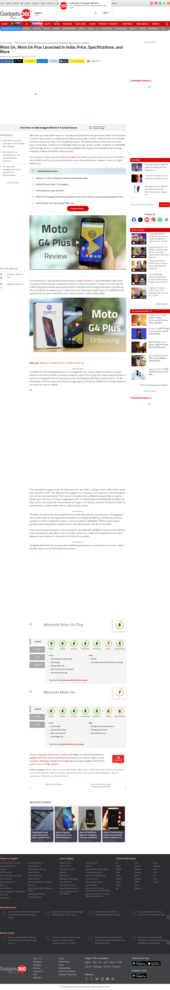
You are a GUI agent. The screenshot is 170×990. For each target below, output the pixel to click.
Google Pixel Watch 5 (94, 873)
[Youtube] (147, 219)
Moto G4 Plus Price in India (76, 773)
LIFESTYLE (51, 3)
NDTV (2, 3)
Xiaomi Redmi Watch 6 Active (97, 869)
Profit (16, 3)
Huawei (119, 879)
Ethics (61, 965)
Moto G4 (109, 770)
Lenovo (55, 770)
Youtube (97, 978)
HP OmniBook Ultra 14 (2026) (39, 882)
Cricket (35, 3)
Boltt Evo (62, 873)
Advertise (37, 978)
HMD (118, 873)
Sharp (155, 869)
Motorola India (47, 776)
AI (27, 24)
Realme (138, 889)
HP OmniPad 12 (34, 866)
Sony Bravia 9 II (92, 879)
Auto (48, 24)
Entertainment (69, 29)
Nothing (138, 873)
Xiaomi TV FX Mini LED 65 (95, 876)
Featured (136, 160)
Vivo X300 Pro (5, 889)
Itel (117, 889)
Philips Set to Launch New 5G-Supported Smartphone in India (107, 913)
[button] (123, 823)
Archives (36, 968)
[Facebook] (134, 219)
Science (142, 29)
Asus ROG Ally (91, 885)
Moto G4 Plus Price (57, 773)
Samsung (156, 866)
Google (119, 869)
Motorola (45, 545)
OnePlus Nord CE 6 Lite (37, 869)
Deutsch (107, 967)
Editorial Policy (64, 968)
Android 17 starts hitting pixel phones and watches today (62, 178)
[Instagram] (153, 219)
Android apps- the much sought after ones (55, 203)
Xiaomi (155, 882)
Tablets (132, 29)
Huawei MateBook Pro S (69, 889)
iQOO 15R (4, 895)
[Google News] (166, 219)
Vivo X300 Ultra (6, 879)
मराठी (119, 962)
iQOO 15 (3, 885)
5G (163, 29)
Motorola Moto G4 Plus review (75, 680)
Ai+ (117, 863)
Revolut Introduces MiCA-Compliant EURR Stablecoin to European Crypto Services (22, 940)
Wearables (154, 29)
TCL (154, 876)
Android (47, 770)
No (96, 13)
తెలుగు (113, 962)
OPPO (137, 882)
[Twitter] (140, 219)
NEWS (37, 657)
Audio (91, 29)
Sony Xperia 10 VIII (66, 869)
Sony (155, 873)
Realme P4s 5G (65, 863)
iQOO (118, 885)
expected (60, 138)
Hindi (95, 962)
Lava (136, 863)
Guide (92, 24)
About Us (37, 959)
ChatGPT (3, 869)
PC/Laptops (107, 29)
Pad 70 (88, 866)
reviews (63, 754)
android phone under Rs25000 (50, 190)
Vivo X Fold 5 (5, 898)
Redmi (155, 863)
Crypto (82, 29)
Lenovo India (64, 770)
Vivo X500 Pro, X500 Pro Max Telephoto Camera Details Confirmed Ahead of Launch (24, 915)
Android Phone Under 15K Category (52, 184)
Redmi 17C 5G (65, 866)
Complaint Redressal (67, 975)
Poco (137, 885)
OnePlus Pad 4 (34, 873)
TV (98, 29)
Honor (118, 876)
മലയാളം (97, 967)
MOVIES (28, 3)
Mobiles (26, 29)
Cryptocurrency (34, 879)
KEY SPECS (38, 649)
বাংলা (100, 962)
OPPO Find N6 (5, 873)
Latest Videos (137, 230)
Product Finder (107, 24)
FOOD (43, 3)
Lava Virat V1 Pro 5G (67, 885)
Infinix (118, 882)
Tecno (155, 879)
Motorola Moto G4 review (73, 744)
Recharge (142, 24)
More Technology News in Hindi (154, 385)
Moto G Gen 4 (83, 770)
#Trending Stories (8, 908)
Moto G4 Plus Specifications (99, 773)
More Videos (161, 303)
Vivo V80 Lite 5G (65, 882)
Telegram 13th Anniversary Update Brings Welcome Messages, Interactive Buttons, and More (66, 940)
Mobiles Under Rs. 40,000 (10, 876)
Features (80, 24)
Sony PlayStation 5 (35, 863)
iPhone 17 (32, 885)
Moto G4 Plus (119, 770)
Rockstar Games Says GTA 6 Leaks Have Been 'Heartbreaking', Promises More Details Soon (110, 940)
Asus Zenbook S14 (7, 882)
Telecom (36, 29)
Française (116, 967)
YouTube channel (50, 764)
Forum (87, 757)
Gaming (56, 29)
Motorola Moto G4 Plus (80, 280)
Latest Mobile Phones (36, 894)
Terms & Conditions (66, 971)
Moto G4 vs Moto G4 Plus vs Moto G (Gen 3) (61, 362)
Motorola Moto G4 (71, 157)
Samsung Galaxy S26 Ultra (10, 863)
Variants (38, 665)
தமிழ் (106, 962)
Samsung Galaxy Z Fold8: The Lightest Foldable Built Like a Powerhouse (156, 167)
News (57, 24)
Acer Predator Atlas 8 (94, 882)
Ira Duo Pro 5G (91, 863)
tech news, (55, 754)
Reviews (67, 24)
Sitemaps (37, 962)
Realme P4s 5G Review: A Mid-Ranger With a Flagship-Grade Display (67, 913)
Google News (68, 760)
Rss (112, 978)
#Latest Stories (7, 933)
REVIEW (38, 642)
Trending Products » (141, 81)
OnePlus (138, 879)
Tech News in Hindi (140, 311)
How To (46, 29)
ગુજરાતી (88, 967)
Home (4, 24)
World (9, 3)
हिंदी (22, 3)
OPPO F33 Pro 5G (35, 876)
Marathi (113, 3)
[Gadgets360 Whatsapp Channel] (160, 219)
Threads (53, 760)
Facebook (33, 760)
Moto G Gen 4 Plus (97, 770)
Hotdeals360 (120, 29)
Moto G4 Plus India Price (39, 773)
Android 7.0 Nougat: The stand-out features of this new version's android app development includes (80, 196)
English (88, 962)
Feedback (37, 965)
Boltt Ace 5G (64, 876)
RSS (35, 975)
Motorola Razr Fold (7, 866)
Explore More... (78, 208)
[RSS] (168, 3)
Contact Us (38, 971)
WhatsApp (44, 760)
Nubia (137, 876)
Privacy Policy (63, 962)
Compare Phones (35, 897)
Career (61, 959)
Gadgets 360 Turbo (38, 757)
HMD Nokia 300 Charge (68, 879)
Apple (118, 866)
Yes (105, 13)
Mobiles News (21, 43)
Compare (127, 24)
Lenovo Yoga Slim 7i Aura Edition (13, 892)
